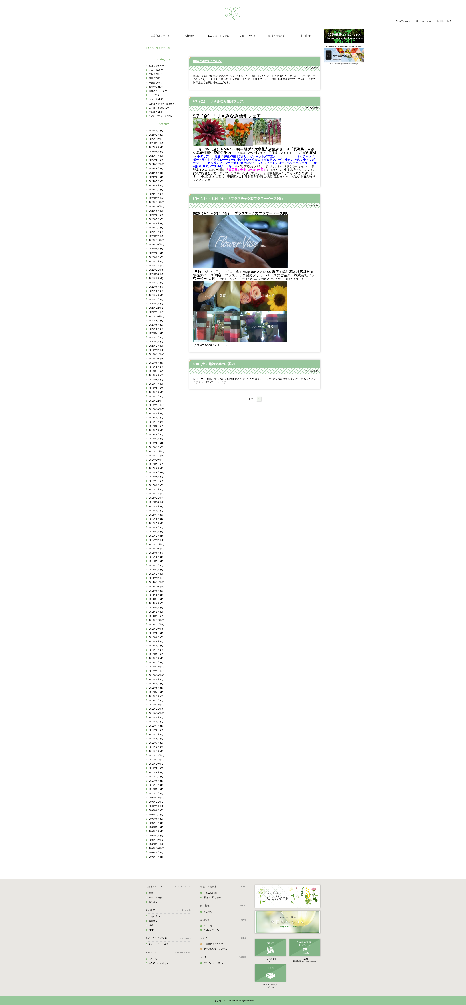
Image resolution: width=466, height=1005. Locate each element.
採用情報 (306, 35)
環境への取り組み (212, 897)
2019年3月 (156, 388)
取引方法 (153, 959)
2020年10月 (156, 316)
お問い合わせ (404, 21)
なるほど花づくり (160, 116)
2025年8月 (156, 147)
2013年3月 (156, 654)
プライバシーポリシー (214, 963)
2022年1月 (156, 261)
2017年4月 (156, 481)
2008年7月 (156, 857)
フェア (156, 70)
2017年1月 (156, 489)
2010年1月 (156, 793)
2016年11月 (156, 498)
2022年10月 (156, 244)
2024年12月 (156, 164)
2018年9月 (156, 413)
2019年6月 (156, 375)
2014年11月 (156, 582)
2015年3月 (156, 565)
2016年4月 (156, 527)
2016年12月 (156, 493)
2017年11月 (156, 455)
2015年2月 (156, 569)
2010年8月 (156, 772)
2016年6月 (156, 519)
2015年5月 (156, 561)
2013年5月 (156, 645)
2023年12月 (156, 198)
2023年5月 (156, 219)
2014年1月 (156, 616)
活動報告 (156, 112)
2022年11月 (156, 240)
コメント (156, 99)
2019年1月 (156, 396)
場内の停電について (207, 61)
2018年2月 (156, 443)
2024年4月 (156, 185)
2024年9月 (156, 168)
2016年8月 (156, 510)
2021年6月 (156, 287)
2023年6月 (156, 215)
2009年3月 (156, 827)
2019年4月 (156, 384)
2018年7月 (156, 422)
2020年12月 (156, 308)
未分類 (155, 82)
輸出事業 (153, 902)
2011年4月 (156, 738)
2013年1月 (156, 662)
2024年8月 (156, 173)
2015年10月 (156, 548)
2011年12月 (156, 704)
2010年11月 (156, 759)
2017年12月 (156, 451)
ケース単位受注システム (216, 948)
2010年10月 (156, 764)
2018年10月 (156, 409)
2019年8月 (156, 367)
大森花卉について (160, 35)
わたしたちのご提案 (218, 35)
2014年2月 (156, 612)
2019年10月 (156, 358)
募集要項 (208, 912)
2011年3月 (156, 743)
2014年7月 (156, 599)
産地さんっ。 (158, 91)
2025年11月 (156, 143)
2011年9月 (156, 717)
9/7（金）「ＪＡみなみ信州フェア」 (219, 101)
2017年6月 (156, 472)
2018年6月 (156, 426)
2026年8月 (156, 130)
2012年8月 (156, 683)
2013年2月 (156, 658)
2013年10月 (156, 629)
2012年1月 (156, 700)
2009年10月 (156, 806)
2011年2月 (156, 747)
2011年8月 (156, 721)
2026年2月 (156, 135)
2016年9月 (156, 506)
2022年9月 (156, 248)
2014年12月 (156, 578)
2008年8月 (156, 852)
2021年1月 (156, 303)
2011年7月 (156, 726)
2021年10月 (156, 274)
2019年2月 (156, 392)
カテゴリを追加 (159, 108)
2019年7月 (156, 371)
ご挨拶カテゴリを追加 (162, 103)
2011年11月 (156, 709)
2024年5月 (156, 181)
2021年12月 (156, 265)
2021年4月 (156, 295)
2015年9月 (156, 553)
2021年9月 (156, 278)
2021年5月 (156, 291)
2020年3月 (156, 337)
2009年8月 (156, 810)
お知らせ (157, 65)
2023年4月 (156, 223)
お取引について (247, 35)
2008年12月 (156, 840)
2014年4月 (156, 607)
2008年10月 (156, 848)
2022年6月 (156, 253)
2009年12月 (156, 797)
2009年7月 (156, 814)
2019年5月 (156, 379)
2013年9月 (156, 633)
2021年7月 (156, 282)
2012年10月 (156, 675)
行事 (154, 78)
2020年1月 (156, 346)
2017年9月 (156, 464)
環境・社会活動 (276, 35)
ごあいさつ (154, 916)
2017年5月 (156, 476)
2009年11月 (156, 802)
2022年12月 (156, 236)
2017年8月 (156, 468)
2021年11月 (156, 270)
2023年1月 (156, 232)
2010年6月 (156, 781)
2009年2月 (156, 831)
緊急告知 (156, 87)
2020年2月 (156, 341)
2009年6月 (156, 819)
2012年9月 (156, 679)
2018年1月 (156, 447)
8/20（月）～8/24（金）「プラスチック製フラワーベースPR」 (238, 198)
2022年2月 (156, 257)
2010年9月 (156, 768)
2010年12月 (156, 755)
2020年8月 (156, 325)
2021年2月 (156, 299)
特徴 (151, 893)
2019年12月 (156, 350)
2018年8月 (156, 417)
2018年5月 (156, 430)
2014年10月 (156, 586)
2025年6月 (156, 151)
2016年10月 (156, 502)
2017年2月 (156, 485)
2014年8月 (156, 595)
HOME (148, 48)
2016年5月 (156, 523)
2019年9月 (156, 363)
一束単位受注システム (214, 944)
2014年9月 (156, 591)
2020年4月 (156, 333)
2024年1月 (156, 194)
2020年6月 (156, 329)
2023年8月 (156, 211)
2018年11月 (156, 405)
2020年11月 (156, 312)
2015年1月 (156, 574)
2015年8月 (156, 557)
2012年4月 (156, 692)
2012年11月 (156, 671)
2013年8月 (156, 637)
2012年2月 (156, 696)
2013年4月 (156, 650)
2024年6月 (156, 177)
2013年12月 (156, 620)
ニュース (208, 926)
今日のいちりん (211, 930)
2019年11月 (156, 354)
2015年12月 (156, 540)
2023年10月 (156, 206)
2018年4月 (156, 434)
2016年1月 (156, 536)
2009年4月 (156, 823)
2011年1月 (156, 751)
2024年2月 (156, 189)
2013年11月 (156, 624)
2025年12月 (156, 139)
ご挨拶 (155, 74)
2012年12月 (156, 666)
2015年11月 (156, 544)
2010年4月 (156, 785)
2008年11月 (156, 844)
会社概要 (189, 35)
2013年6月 (156, 641)
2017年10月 (156, 460)
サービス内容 (155, 897)
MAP (151, 930)
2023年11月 (156, 202)
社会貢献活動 (210, 893)
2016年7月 (156, 515)
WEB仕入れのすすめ (159, 963)
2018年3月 (156, 438)
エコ (154, 95)
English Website (425, 21)
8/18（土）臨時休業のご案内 (214, 364)
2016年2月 (156, 531)
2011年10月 (156, 713)
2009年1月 (156, 835)
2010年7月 (156, 776)
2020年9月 (156, 320)
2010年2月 (156, 789)
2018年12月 (156, 401)
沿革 (151, 925)
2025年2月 (156, 160)
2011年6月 (156, 730)
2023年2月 (156, 227)
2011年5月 (156, 734)
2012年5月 (156, 688)
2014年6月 (156, 603)
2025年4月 (156, 156)
